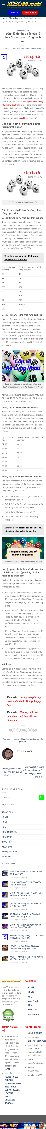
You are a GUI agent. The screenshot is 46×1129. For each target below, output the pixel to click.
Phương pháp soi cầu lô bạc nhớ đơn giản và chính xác (12, 771)
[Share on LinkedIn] (34, 730)
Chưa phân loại (15, 18)
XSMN (5, 817)
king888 (40, 1123)
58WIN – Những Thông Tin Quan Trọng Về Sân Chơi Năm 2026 (27, 936)
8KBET (16, 1077)
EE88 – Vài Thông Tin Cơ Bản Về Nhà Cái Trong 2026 (26, 873)
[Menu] (3, 4)
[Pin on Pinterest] (30, 730)
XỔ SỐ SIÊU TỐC (9, 832)
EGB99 (8, 1090)
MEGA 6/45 (7, 847)
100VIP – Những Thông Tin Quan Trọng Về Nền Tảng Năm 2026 (24, 947)
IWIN (17, 1083)
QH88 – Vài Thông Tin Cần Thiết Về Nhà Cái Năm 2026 (25, 883)
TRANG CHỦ (7, 812)
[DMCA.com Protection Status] (8, 1015)
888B (7, 1087)
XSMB (5, 822)
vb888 (7, 1069)
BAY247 (9, 1093)
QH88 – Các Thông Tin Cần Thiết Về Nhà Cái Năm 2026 (25, 904)
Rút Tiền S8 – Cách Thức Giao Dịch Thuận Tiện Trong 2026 (25, 915)
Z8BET (8, 1096)
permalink (22, 741)
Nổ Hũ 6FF (7, 856)
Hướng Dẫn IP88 (9, 851)
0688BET (17, 1090)
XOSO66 (9, 1103)
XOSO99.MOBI (36, 48)
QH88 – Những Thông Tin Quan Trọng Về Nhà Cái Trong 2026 (26, 894)
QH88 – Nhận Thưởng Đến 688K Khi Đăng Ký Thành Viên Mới (25, 926)
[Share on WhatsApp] (11, 730)
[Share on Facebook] (16, 730)
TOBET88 (9, 1083)
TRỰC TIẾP (7, 842)
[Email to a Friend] (25, 730)
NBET (13, 1087)
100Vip (8, 1077)
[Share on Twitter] (21, 730)
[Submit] (41, 797)
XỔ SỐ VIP (7, 837)
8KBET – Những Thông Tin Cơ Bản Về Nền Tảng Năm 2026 (26, 958)
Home (4, 18)
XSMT (4, 827)
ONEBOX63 (10, 1100)
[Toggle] (43, 812)
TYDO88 (9, 1080)
